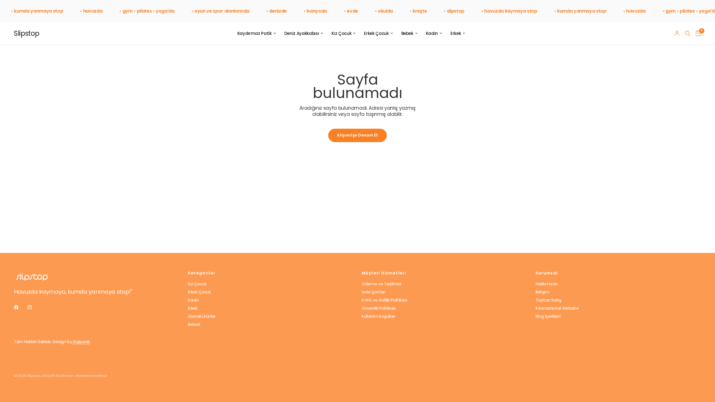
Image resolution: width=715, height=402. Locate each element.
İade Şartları (373, 292)
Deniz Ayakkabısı (301, 33)
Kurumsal (547, 273)
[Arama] (687, 33)
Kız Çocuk (341, 33)
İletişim (542, 292)
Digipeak (81, 341)
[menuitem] (256, 33)
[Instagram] (33, 307)
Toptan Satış (548, 300)
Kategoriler (202, 273)
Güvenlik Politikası (379, 308)
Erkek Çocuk (376, 33)
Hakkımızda (547, 284)
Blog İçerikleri (548, 316)
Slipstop (26, 33)
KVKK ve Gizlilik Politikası (384, 300)
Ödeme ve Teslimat (381, 284)
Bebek (407, 33)
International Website (557, 308)
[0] (697, 33)
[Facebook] (20, 307)
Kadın (432, 33)
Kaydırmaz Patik (254, 33)
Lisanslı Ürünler (202, 316)
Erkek (456, 33)
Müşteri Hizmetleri (384, 273)
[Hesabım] (677, 33)
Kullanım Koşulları (378, 316)
